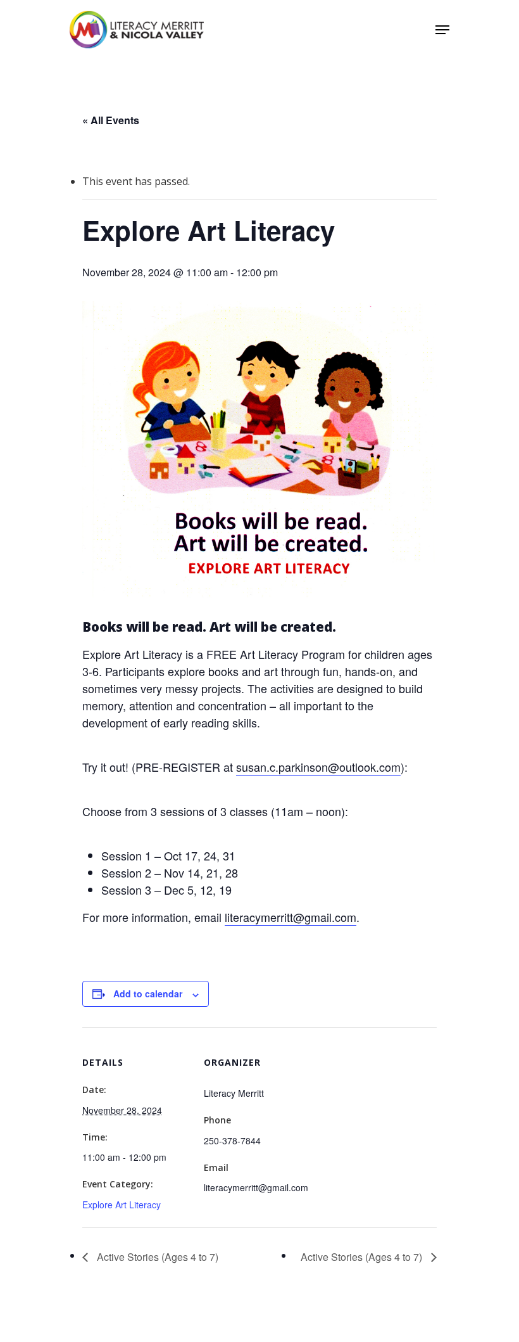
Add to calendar (147, 993)
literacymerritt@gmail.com (290, 917)
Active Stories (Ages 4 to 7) (156, 1256)
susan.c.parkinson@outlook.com (318, 766)
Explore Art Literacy (121, 1204)
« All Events (110, 120)
